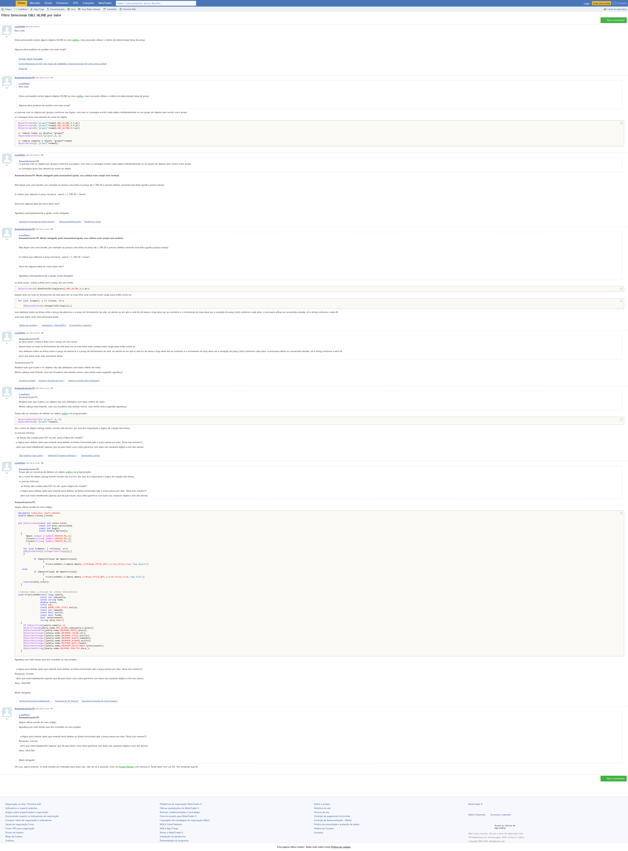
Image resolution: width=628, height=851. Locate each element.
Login (587, 3)
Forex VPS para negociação (20, 828)
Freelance (62, 3)
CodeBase (23, 9)
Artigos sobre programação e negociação (26, 812)
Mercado (35, 3)
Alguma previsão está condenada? (83, 381)
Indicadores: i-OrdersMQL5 (54, 325)
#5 (51, 388)
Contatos (318, 832)
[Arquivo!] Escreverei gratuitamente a (35, 701)
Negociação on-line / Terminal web (23, 804)
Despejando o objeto (90, 455)
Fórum (21, 3)
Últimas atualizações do (179, 808)
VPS (75, 3)
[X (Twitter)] (481, 827)
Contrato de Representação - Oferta (332, 820)
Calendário (112, 9)
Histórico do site (322, 808)
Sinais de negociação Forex (19, 824)
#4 (42, 333)
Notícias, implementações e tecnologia (180, 812)
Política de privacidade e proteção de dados (336, 824)
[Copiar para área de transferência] (621, 123)
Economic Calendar (501, 814)
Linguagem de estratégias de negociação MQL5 (185, 820)
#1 (51, 77)
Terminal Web (129, 9)
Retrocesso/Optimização (70, 222)
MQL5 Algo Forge (169, 828)
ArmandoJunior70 (25, 77)
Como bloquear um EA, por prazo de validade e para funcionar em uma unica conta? (63, 63)
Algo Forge (39, 9)
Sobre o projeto (322, 804)
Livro (73, 9)
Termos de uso (321, 812)
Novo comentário (616, 20)
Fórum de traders (14, 832)
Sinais (48, 3)
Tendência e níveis (92, 222)
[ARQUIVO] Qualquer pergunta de (63, 455)
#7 (51, 708)
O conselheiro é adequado (81, 325)
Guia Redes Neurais (91, 9)
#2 (42, 155)
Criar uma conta (601, 3)
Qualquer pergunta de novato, (52, 381)
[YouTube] (486, 827)
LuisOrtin (20, 26)
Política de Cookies (324, 828)
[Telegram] (476, 827)
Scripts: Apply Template (31, 58)
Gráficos (9, 840)
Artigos (8, 9)
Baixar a (171, 832)
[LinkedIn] (491, 827)
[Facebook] (470, 827)
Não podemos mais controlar (32, 455)
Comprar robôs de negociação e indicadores (28, 820)
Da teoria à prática (27, 381)
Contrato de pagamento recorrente (332, 816)
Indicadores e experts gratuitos (21, 808)
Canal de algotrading (617, 9)
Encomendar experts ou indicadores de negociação (32, 816)
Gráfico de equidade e (29, 325)
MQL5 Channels (476, 814)
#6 (42, 463)
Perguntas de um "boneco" (67, 701)
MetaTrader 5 (475, 804)
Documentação (57, 9)
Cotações (88, 3)
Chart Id (23, 68)
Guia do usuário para (178, 816)
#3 (51, 229)
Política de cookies (340, 847)
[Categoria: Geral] (6, 21)
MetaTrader (105, 3)
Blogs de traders (13, 836)
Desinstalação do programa (174, 840)
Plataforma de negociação (181, 804)
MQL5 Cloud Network (171, 824)
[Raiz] (2, 21)
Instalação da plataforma (172, 836)
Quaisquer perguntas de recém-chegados (37, 222)
